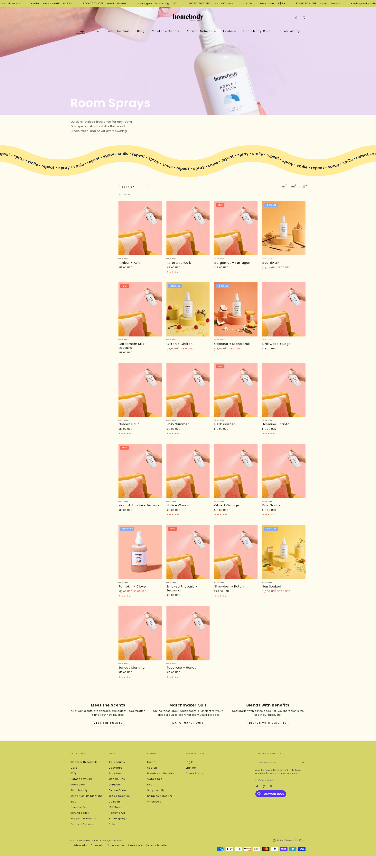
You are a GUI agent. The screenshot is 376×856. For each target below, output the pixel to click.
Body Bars (115, 767)
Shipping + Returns (83, 818)
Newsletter (77, 784)
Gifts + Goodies (119, 796)
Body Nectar (117, 773)
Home (151, 762)
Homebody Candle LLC (90, 840)
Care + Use (155, 779)
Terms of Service (81, 824)
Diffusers (115, 784)
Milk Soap (115, 807)
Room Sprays (118, 818)
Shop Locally (79, 790)
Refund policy (79, 812)
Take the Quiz (79, 807)
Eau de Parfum (118, 790)
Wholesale (154, 801)
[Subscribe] (304, 762)
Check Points (194, 773)
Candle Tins (117, 779)
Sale (112, 824)
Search (152, 767)
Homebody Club (81, 779)
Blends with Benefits (268, 723)
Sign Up (191, 767)
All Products (117, 762)
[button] (72, 17)
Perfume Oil (117, 812)
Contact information (156, 845)
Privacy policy (98, 845)
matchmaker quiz (188, 723)
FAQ (73, 773)
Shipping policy (135, 845)
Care (73, 767)
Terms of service (116, 845)
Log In (189, 762)
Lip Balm (114, 801)
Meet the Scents (108, 723)
